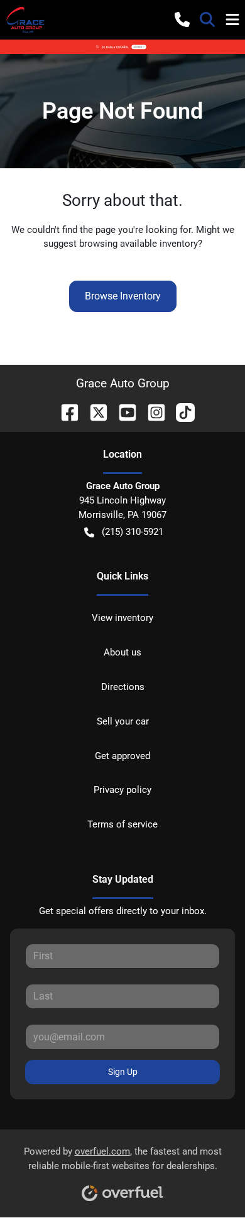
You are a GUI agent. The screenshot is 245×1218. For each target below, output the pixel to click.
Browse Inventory (123, 296)
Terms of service (122, 824)
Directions (122, 687)
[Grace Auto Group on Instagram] (151, 411)
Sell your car (123, 721)
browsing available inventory (138, 243)
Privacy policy (122, 789)
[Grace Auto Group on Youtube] (122, 411)
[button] (182, 19)
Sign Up (123, 1072)
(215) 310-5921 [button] (132, 531)
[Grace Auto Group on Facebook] (64, 411)
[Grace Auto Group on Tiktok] (180, 411)
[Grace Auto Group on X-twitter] (93, 411)
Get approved (122, 756)
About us (122, 652)
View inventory (122, 617)
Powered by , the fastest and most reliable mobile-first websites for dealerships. (123, 1159)
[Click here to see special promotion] (122, 46)
